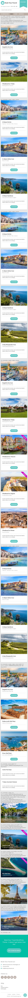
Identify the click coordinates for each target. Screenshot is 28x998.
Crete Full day (7, 770)
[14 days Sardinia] (14, 184)
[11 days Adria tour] (14, 147)
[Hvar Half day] (14, 741)
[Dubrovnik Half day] (14, 709)
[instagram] (11, 977)
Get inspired (3, 19)
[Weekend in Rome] (14, 518)
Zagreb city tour (7, 47)
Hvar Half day (7, 753)
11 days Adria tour (8, 159)
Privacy (18, 994)
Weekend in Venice (8, 456)
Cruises (15, 14)
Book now (14, 57)
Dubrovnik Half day (8, 721)
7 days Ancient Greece (9, 782)
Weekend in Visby (8, 84)
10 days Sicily (6, 122)
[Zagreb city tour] (14, 35)
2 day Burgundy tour (9, 344)
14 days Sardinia (7, 196)
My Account (23, 2)
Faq (1, 986)
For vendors (10, 19)
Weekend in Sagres (8, 493)
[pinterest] (8, 977)
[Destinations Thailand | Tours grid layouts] (9, 3)
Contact (9, 994)
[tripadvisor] (14, 977)
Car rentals (21, 14)
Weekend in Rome (8, 530)
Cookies (13, 994)
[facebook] (2, 977)
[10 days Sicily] (14, 110)
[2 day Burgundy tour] (14, 332)
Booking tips (3, 988)
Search (18, 16)
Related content (11, 16)
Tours (11, 14)
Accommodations (5, 14)
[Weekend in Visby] (14, 72)
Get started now (14, 950)
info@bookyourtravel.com (8, 968)
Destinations (4, 16)
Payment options (4, 987)
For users (16, 19)
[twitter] (5, 977)
